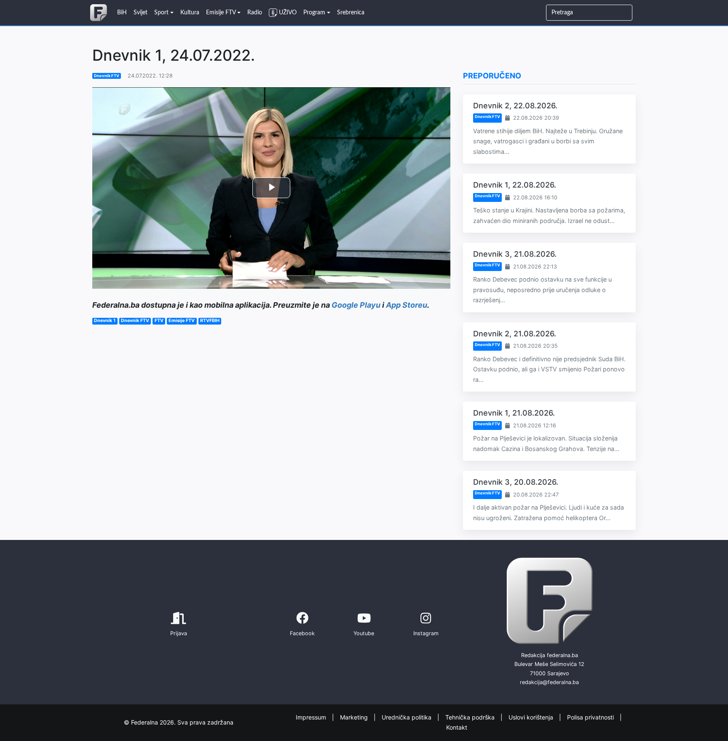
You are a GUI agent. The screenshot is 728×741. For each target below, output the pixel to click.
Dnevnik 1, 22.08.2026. (514, 184)
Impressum (312, 716)
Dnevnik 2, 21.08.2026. (514, 333)
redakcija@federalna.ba (549, 682)
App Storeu (406, 305)
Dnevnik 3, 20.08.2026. (515, 482)
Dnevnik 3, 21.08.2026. (515, 254)
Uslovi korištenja (532, 716)
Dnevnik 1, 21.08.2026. (514, 412)
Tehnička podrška (470, 716)
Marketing (354, 716)
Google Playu (356, 305)
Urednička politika (407, 716)
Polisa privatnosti (591, 716)
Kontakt (456, 727)
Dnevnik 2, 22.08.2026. (515, 105)
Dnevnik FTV (106, 75)
